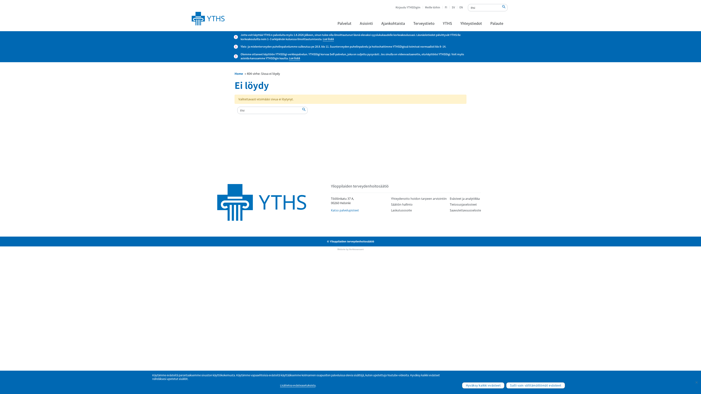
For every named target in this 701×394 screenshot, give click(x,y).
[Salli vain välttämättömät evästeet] (696, 382)
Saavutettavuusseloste (465, 210)
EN (461, 7)
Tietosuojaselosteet (463, 204)
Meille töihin (432, 7)
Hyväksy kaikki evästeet (483, 385)
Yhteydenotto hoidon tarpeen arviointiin (419, 199)
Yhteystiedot (471, 23)
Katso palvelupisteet (345, 210)
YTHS (447, 23)
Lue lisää (328, 39)
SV (453, 7)
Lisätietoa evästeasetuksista (297, 385)
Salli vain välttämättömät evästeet (535, 385)
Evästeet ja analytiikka (465, 199)
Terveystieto (423, 23)
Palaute (496, 23)
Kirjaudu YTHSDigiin (408, 7)
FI (446, 7)
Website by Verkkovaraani (350, 249)
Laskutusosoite (401, 210)
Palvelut (344, 23)
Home (239, 73)
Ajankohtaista (393, 23)
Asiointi (366, 23)
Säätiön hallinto (402, 204)
